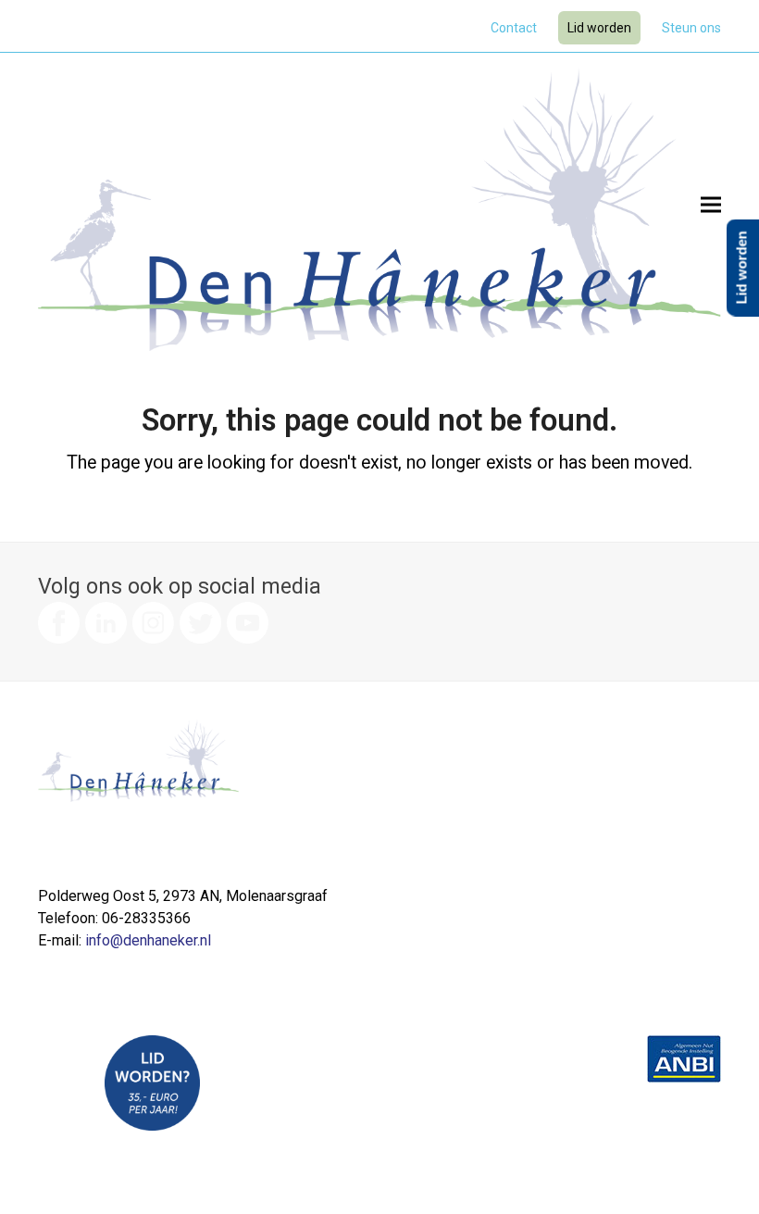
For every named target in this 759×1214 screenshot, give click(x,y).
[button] (711, 204)
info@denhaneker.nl (148, 940)
